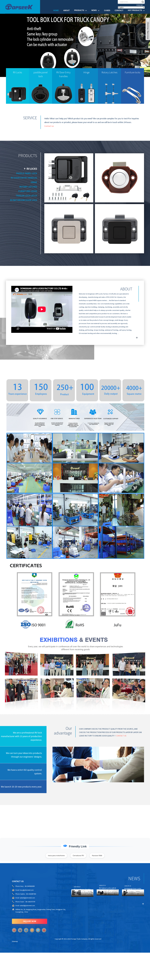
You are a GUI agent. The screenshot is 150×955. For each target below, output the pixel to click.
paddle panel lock (26, 173)
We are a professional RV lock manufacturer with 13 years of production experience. (21, 736)
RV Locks (32, 168)
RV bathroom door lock (23, 200)
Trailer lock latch (26, 195)
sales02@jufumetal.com (27, 906)
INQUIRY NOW (29, 921)
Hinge (34, 182)
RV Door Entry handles (24, 177)
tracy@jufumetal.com (27, 890)
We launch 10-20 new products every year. (21, 786)
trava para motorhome (56, 855)
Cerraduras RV (78, 855)
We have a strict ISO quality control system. (25, 771)
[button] (9, 45)
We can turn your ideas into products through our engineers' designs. (24, 755)
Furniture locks (27, 191)
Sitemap (15, 941)
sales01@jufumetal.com (27, 898)
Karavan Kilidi (97, 855)
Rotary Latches (28, 186)
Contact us (49, 126)
